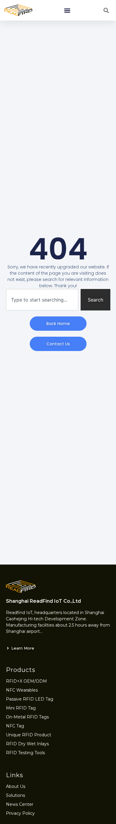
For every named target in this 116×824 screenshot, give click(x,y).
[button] (67, 10)
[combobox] (42, 299)
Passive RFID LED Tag (29, 699)
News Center (19, 804)
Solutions (15, 795)
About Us (15, 786)
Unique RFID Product (28, 735)
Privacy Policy (20, 813)
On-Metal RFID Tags (27, 717)
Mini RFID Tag (21, 708)
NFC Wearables (22, 690)
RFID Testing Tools (25, 752)
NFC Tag (15, 726)
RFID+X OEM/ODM (26, 681)
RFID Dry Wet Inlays (27, 743)
